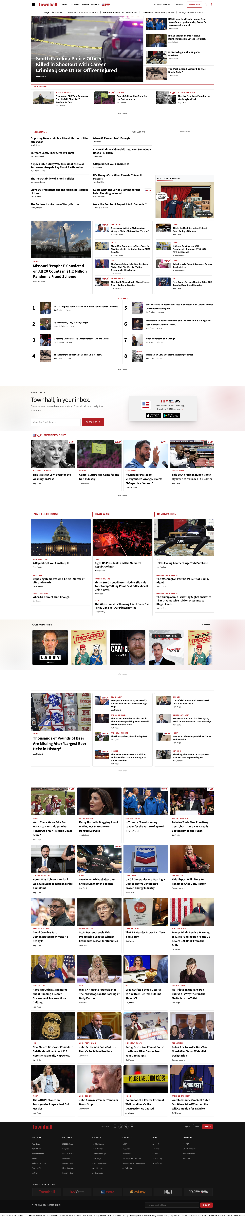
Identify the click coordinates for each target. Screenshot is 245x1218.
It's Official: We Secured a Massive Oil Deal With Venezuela (191, 702)
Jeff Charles (83, 1056)
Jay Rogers (150, 342)
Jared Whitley (100, 612)
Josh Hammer (97, 1168)
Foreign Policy (67, 1163)
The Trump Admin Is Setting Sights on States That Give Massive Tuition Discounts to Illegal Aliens (129, 267)
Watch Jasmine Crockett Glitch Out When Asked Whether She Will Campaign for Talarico (191, 1104)
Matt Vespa (150, 328)
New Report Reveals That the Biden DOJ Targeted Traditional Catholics (192, 283)
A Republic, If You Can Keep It (111, 164)
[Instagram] (120, 1126)
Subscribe (91, 422)
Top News (36, 1144)
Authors (35, 1173)
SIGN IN (179, 4)
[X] (115, 1126)
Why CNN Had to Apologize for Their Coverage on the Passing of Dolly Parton (99, 994)
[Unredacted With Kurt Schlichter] (166, 647)
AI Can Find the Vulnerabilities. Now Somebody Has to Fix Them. (122, 151)
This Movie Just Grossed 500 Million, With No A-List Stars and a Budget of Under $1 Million (128, 757)
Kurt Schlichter (98, 1144)
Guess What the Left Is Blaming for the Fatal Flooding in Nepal (116, 191)
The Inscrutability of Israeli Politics (52, 179)
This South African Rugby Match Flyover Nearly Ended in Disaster (130, 283)
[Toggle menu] (33, 4)
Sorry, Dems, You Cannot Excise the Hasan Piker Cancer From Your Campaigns (144, 1051)
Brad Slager (97, 1158)
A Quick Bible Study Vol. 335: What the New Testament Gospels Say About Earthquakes (57, 165)
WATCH (85, 4)
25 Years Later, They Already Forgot (52, 153)
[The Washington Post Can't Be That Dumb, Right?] (45, 356)
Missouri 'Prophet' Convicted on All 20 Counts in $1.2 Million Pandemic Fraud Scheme (60, 271)
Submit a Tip (157, 1158)
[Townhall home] (42, 1127)
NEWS (64, 4)
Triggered (126, 1149)
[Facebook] (126, 1126)
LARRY (124, 1144)
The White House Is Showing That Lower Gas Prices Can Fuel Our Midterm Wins (122, 606)
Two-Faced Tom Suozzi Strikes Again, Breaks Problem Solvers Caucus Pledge (192, 720)
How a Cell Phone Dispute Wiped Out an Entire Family (192, 738)
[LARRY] (50, 647)
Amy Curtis (150, 358)
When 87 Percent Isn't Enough (111, 138)
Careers (155, 1153)
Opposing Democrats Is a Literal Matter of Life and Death (59, 140)
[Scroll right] (212, 645)
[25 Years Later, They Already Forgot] (45, 324)
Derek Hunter (59, 342)
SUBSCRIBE (194, 4)
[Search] (205, 5)
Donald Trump (67, 1153)
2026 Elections (67, 1144)
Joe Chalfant (116, 273)
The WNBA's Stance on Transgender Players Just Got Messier (51, 1104)
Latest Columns (38, 1153)
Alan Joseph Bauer (99, 1163)
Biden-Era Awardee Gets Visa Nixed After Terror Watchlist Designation (190, 1051)
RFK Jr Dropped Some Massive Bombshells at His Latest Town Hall (86, 306)
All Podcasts (127, 1168)
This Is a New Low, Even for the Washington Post (169, 354)
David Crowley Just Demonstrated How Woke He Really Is (50, 937)
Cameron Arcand (132, 831)
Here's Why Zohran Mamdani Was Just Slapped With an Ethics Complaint (53, 884)
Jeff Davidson (100, 571)
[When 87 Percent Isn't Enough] (137, 340)
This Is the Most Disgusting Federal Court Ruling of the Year (190, 230)
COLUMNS (75, 4)
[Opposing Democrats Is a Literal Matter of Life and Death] (45, 340)
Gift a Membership (190, 1149)
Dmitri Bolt (129, 892)
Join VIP (207, 1126)
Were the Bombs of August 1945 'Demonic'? (120, 204)
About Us (156, 1144)
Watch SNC (187, 1158)
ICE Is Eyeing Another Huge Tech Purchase (182, 563)
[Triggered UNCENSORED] (205, 647)
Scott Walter (37, 567)
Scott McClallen (39, 281)
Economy (66, 1158)
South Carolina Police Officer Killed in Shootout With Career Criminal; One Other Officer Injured (76, 64)
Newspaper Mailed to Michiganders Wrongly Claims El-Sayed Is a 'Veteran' (130, 230)
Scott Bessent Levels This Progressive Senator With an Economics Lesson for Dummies (98, 937)
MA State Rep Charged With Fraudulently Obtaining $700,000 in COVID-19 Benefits (190, 249)
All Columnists (97, 1173)
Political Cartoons (169, 178)
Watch (34, 1158)
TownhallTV (36, 1168)
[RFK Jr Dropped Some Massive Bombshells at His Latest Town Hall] (45, 308)
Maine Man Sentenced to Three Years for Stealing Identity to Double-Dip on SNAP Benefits (130, 249)
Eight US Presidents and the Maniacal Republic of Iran (59, 191)
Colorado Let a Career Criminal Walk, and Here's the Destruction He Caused (144, 1104)
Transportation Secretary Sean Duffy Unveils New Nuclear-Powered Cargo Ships (129, 703)
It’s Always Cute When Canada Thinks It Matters (117, 177)
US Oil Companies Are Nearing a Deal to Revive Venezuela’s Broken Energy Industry (145, 884)
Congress (65, 1149)
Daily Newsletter (189, 1153)
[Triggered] (89, 647)
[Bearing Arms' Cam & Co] (127, 647)
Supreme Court (68, 1173)
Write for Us (157, 1163)
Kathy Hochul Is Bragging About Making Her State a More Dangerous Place (98, 826)
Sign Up (206, 1205)
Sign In (187, 1126)
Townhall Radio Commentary (133, 1163)
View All (206, 624)
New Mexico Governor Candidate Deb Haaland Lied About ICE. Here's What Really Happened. (53, 1051)
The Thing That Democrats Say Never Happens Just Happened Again (191, 756)
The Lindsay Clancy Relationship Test (129, 736)
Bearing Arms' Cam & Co (131, 1158)
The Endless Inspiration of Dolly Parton (55, 204)
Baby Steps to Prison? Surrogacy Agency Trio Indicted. (192, 265)
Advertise (156, 1149)
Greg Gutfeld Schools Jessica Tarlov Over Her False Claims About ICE (143, 994)
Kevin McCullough (60, 326)
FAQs (197, 1126)
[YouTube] (132, 1126)
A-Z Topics (67, 1137)
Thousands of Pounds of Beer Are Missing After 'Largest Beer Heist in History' (59, 743)
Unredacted (126, 1153)
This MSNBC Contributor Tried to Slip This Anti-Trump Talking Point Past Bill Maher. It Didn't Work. (121, 586)
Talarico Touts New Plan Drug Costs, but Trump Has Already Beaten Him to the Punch (190, 826)
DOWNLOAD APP (162, 4)
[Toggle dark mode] (211, 5)
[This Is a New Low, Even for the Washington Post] (137, 356)
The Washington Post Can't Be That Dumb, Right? (78, 354)
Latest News (36, 1149)
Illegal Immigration (69, 1168)
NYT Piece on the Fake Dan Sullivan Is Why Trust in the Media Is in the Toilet (188, 994)
